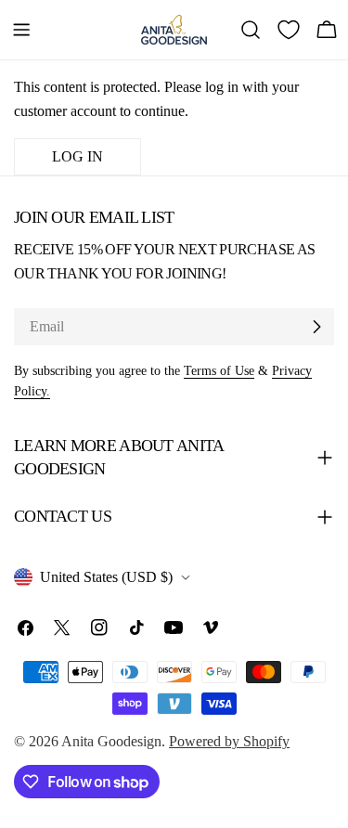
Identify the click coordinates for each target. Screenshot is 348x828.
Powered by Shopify (229, 741)
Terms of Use (219, 370)
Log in (77, 156)
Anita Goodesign (111, 741)
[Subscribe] (316, 327)
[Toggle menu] (21, 29)
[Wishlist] (288, 29)
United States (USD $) (106, 577)
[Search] (250, 29)
